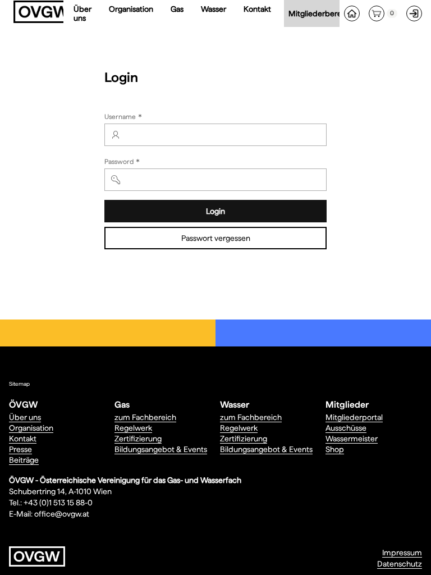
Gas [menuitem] (177, 8)
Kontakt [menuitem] (257, 8)
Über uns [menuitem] (82, 13)
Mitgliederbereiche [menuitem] (324, 13)
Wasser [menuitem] (213, 8)
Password (123, 162)
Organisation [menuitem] (131, 8)
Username (124, 118)
